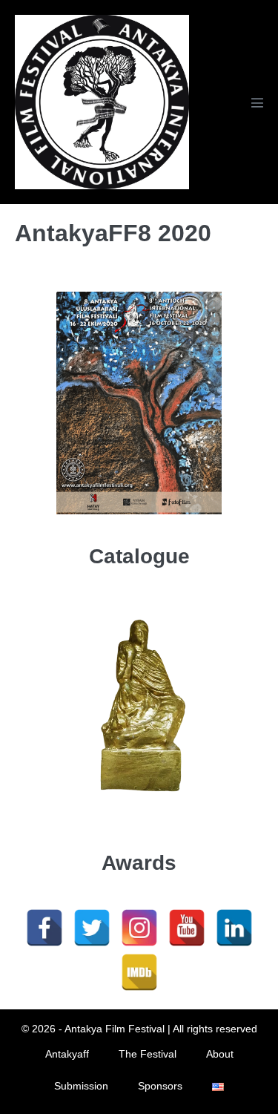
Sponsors (160, 1086)
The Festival (147, 1054)
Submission (81, 1086)
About (220, 1054)
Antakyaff (67, 1054)
